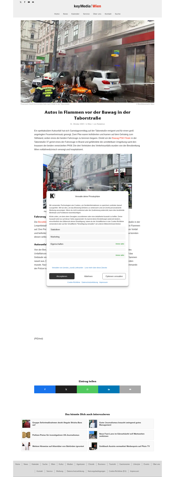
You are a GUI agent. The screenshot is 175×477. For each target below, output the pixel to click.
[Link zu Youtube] (29, 2)
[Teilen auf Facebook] (45, 389)
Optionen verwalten (114, 276)
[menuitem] (57, 14)
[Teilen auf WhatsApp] (87, 389)
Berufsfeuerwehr (46, 222)
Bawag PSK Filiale (121, 138)
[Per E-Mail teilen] (130, 389)
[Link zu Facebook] (25, 2)
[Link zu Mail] (33, 2)
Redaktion (101, 124)
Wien (90, 124)
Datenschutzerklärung (90, 282)
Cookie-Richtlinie (73, 282)
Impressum (103, 282)
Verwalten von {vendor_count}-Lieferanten (67, 268)
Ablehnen (88, 276)
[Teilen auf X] (66, 389)
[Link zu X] (21, 2)
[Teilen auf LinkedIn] (108, 389)
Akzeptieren (61, 276)
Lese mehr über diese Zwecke (96, 268)
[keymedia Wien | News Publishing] (87, 7)
